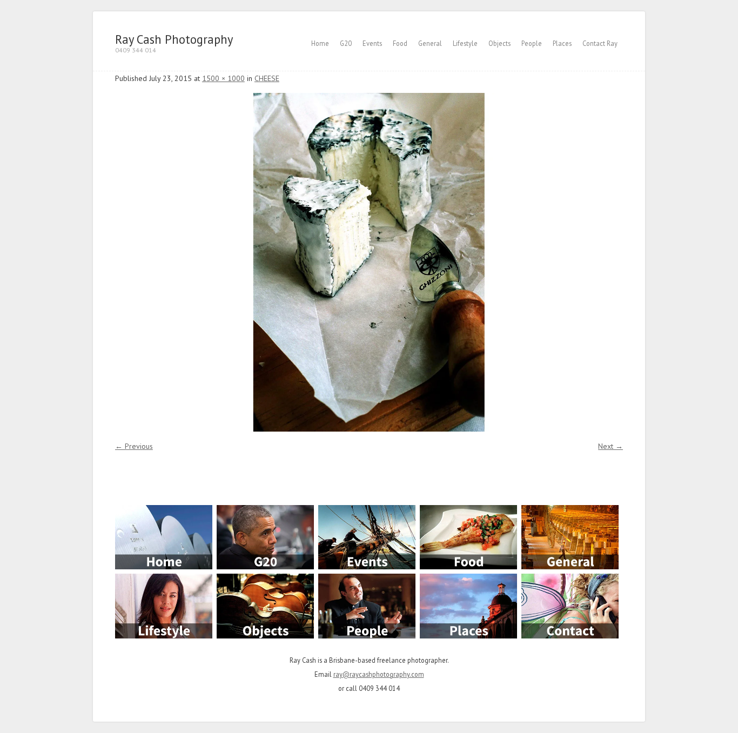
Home (320, 43)
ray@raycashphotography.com (378, 674)
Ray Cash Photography (174, 39)
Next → (610, 446)
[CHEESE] (369, 262)
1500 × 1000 (223, 78)
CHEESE (266, 78)
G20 (346, 43)
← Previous (134, 446)
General (430, 43)
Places (562, 43)
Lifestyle (465, 43)
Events (372, 43)
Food (400, 43)
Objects (499, 43)
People (531, 43)
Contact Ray (600, 43)
